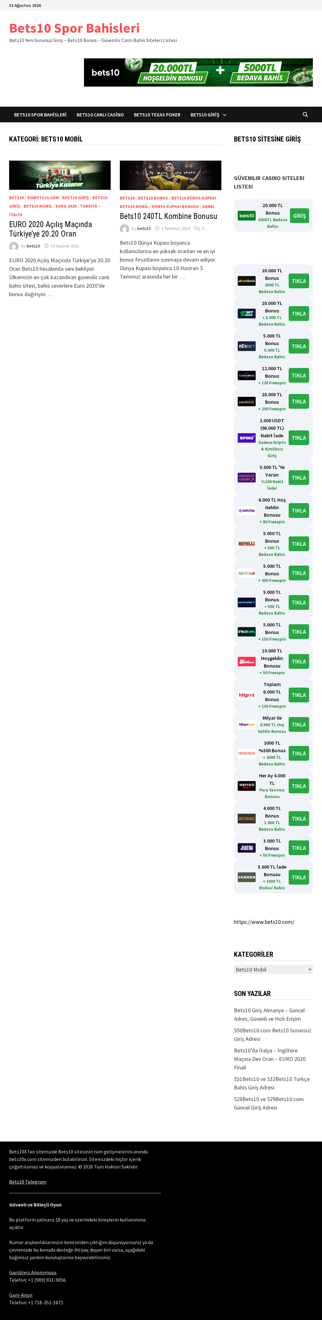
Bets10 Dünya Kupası (193, 198)
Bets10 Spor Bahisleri (74, 27)
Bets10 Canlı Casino (100, 114)
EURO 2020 (66, 206)
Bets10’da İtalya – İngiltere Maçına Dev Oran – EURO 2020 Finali (270, 1059)
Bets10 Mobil (38, 206)
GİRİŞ (299, 215)
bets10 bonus (153, 198)
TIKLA (299, 281)
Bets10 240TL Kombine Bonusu (168, 216)
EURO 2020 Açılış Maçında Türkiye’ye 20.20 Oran (50, 229)
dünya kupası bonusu (175, 206)
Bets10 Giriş (205, 114)
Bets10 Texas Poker (157, 114)
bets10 (16, 197)
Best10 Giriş (75, 197)
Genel (208, 206)
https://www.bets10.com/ (264, 921)
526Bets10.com (43, 197)
